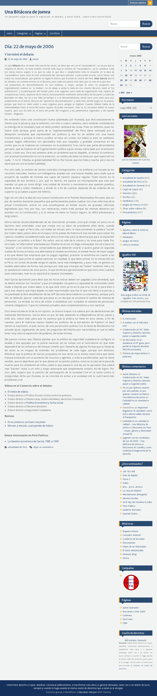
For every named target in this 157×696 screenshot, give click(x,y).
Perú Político (129, 505)
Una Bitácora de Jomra (27, 12)
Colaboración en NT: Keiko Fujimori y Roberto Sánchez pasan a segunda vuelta (136, 332)
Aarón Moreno (130, 374)
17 (131, 75)
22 (121, 80)
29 (121, 85)
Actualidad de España (133, 177)
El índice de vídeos (18, 391)
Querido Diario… (131, 513)
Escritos (126, 197)
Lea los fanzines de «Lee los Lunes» (136, 161)
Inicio (9, 33)
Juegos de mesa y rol (133, 204)
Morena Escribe (130, 498)
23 (126, 80)
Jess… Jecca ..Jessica (132, 486)
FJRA (125, 623)
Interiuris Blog (129, 554)
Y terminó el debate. (19, 54)
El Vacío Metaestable (133, 550)
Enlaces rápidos (138, 2)
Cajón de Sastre (130, 189)
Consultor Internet (132, 535)
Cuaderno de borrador (134, 538)
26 (140, 80)
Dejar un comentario (43, 447)
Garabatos (128, 200)
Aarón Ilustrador (131, 607)
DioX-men (128, 619)
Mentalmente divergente (135, 494)
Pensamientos (130, 212)
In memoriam (129, 318)
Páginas (39, 33)
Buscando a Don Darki (134, 611)
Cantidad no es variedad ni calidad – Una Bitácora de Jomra (136, 424)
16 (126, 75)
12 (140, 70)
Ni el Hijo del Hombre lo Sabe (137, 502)
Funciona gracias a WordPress (61, 692)
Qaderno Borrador (132, 509)
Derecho (127, 193)
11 (135, 70)
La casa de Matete (132, 490)
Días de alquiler (130, 475)
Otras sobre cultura (132, 208)
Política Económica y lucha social (44, 402)
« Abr (122, 92)
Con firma (54, 33)
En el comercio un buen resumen (26, 422)
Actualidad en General (133, 185)
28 (150, 80)
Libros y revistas (131, 244)
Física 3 (126, 479)
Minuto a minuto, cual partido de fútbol (30, 425)
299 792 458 (129, 471)
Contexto (127, 615)
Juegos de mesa (131, 240)
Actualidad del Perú (17, 447)
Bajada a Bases (130, 531)
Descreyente (129, 542)
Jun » (129, 92)
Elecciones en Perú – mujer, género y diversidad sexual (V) (137, 430)
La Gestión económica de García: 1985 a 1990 (33, 441)
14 (150, 70)
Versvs (126, 558)
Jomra (35, 59)
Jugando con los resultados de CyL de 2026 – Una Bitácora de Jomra (136, 441)
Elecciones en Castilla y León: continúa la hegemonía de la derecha (137, 450)
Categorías (22, 33)
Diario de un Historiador (134, 546)
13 (145, 70)
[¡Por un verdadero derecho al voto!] (131, 590)
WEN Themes (104, 692)
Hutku (125, 482)
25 (135, 80)
